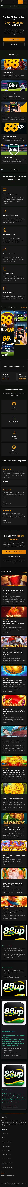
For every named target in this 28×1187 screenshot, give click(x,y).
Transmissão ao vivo (7, 1142)
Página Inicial (5, 1133)
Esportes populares (6, 1150)
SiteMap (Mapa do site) (7, 1167)
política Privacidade (6, 1154)
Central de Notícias (6, 1158)
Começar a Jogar (14, 39)
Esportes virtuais (6, 1137)
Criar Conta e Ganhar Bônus (14, 552)
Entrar (15, 1)
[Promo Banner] (14, 6)
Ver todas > (24, 572)
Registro (20, 1)
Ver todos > (24, 307)
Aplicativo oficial (6, 1146)
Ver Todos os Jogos (14, 556)
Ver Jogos (14, 44)
